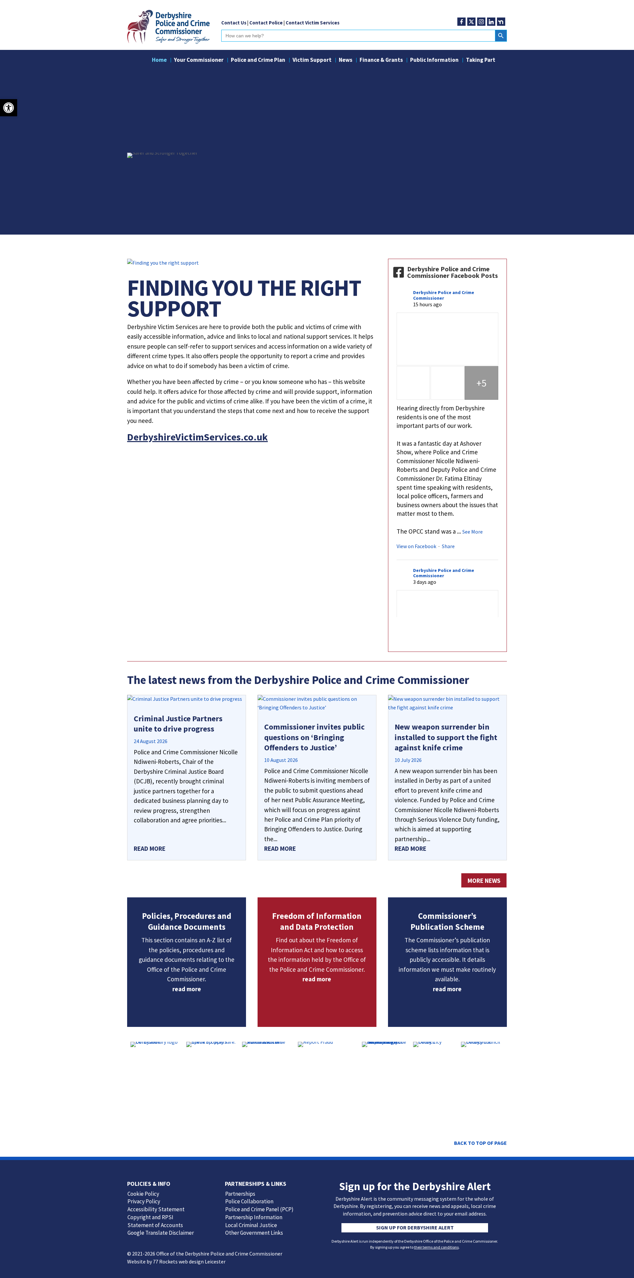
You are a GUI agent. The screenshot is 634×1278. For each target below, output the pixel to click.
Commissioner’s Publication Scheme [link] (447, 921)
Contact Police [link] (266, 22)
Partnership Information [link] (253, 1217)
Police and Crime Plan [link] (258, 60)
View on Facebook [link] (416, 546)
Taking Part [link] (480, 60)
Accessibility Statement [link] (156, 1209)
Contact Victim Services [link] (312, 22)
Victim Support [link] (312, 60)
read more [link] (149, 848)
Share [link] (448, 546)
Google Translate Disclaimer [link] (160, 1232)
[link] (8, 107)
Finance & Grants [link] (381, 60)
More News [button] (484, 880)
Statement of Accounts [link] (155, 1225)
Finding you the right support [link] (244, 298)
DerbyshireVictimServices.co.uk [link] (197, 437)
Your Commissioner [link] (199, 60)
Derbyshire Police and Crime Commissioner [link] (443, 295)
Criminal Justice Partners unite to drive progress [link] (178, 723)
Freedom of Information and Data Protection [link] (317, 921)
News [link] (345, 60)
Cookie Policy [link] (143, 1193)
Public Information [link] (434, 60)
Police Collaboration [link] (249, 1201)
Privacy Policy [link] (143, 1201)
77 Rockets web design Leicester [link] (189, 1261)
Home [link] (159, 60)
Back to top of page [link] (480, 1143)
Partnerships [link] (240, 1193)
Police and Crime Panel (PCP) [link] (259, 1209)
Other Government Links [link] (254, 1232)
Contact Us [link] (233, 22)
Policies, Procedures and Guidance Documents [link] (186, 921)
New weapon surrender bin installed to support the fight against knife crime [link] (446, 737)
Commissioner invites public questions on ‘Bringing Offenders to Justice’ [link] (314, 737)
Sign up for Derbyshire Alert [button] (415, 1227)
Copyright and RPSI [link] (150, 1217)
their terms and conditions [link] (436, 1247)
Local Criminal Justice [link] (251, 1225)
